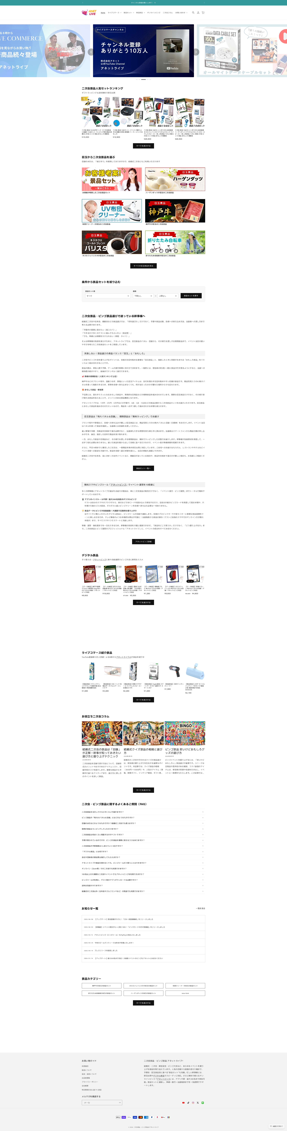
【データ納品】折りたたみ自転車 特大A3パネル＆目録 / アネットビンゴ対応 (112, 588)
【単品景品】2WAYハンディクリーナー (174, 685)
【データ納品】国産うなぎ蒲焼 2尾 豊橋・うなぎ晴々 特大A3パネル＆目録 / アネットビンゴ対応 (132, 589)
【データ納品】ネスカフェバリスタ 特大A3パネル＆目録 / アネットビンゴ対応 (174, 588)
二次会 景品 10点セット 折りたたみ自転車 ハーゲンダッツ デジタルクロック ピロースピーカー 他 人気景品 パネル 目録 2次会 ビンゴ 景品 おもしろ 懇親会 (190, 133)
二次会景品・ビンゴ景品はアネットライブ (146, 1127)
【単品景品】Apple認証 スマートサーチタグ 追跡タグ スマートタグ (154, 686)
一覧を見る (200, 908)
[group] (143, 50)
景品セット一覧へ (143, 468)
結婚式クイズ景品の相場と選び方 (143, 750)
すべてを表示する (143, 146)
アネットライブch (123, 657)
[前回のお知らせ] (82, 3)
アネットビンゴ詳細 (143, 541)
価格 (134, 291)
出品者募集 (86, 1078)
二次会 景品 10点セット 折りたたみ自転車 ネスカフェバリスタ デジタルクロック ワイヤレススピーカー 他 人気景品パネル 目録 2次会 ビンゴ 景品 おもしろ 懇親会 (159, 133)
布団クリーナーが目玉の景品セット (185, 986)
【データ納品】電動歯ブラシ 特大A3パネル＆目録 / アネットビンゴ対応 (153, 588)
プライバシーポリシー (90, 1082)
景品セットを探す (191, 295)
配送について (87, 1070)
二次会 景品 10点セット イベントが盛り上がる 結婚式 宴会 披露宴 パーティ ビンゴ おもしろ (128, 132)
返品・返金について (89, 1074)
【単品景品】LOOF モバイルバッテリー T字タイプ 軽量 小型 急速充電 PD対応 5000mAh (195, 687)
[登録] (119, 1102)
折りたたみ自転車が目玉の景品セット (101, 993)
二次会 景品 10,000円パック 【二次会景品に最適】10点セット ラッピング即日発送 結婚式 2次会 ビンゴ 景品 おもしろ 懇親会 (97, 132)
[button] (114, 12)
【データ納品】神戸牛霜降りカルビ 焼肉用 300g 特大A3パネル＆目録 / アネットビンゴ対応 (91, 589)
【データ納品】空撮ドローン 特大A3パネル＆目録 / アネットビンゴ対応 (194, 588)
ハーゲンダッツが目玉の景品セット (143, 993)
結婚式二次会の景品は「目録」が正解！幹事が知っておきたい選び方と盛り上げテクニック (101, 752)
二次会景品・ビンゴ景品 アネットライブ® (163, 1060)
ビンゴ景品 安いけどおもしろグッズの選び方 (185, 750)
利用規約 (85, 1066)
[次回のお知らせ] (204, 3)
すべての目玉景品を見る (143, 266)
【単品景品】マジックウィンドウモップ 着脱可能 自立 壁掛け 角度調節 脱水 (91, 686)
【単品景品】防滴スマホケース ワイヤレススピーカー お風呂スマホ (132, 686)
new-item (185, 993)
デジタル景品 (158, 1075)
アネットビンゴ (118, 484)
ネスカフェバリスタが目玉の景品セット (143, 986)
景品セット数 (90, 291)
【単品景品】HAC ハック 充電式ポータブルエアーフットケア (112, 686)
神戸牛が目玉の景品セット (101, 986)
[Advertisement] (143, 629)
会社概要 (85, 1086)
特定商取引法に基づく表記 (91, 1090)
